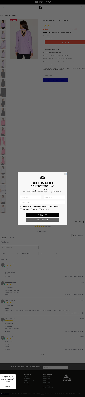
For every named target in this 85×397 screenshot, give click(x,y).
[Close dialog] (65, 174)
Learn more (8, 386)
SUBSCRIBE (42, 215)
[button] (10, 394)
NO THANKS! (42, 220)
